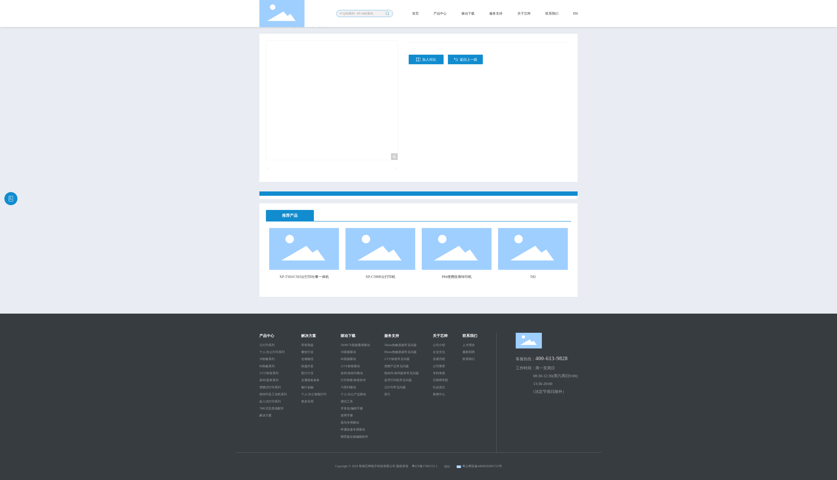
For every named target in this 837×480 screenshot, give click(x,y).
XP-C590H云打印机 (380, 277)
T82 (533, 277)
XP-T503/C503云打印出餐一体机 (304, 277)
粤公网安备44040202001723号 (482, 466)
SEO (447, 466)
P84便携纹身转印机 (457, 277)
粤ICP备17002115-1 (424, 466)
